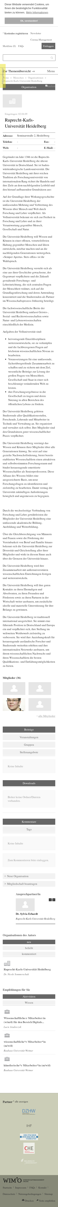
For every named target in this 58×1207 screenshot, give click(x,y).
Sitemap (48, 1194)
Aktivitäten (38, 996)
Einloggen (48, 46)
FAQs (21, 46)
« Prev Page (50, 899)
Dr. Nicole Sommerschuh (16, 974)
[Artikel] (25, 904)
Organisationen (35, 77)
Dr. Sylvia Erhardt (27, 914)
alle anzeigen (21, 1101)
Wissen (29, 1002)
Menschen (18, 77)
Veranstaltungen (29, 737)
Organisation (29, 87)
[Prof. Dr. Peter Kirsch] (40, 704)
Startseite (7, 1187)
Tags (29, 829)
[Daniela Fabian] (14, 704)
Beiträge (29, 729)
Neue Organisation (18, 876)
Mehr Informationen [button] (37, 12)
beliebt (29, 948)
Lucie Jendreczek (12, 1026)
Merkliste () (9, 46)
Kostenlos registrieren (16, 33)
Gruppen (29, 744)
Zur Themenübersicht (17, 71)
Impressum (20, 1187)
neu (29, 942)
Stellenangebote (29, 752)
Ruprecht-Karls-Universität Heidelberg (35, 918)
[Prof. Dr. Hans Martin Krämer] (40, 688)
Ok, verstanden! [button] (29, 20)
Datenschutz (9, 1194)
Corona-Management (41, 39)
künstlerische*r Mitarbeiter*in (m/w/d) (27, 1065)
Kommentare (29, 821)
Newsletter (35, 33)
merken (51, 85)
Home (6, 77)
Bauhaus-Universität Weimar (18, 1050)
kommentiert (29, 954)
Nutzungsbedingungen (29, 1194)
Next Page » (53, 899)
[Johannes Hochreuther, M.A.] (14, 688)
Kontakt (42, 1187)
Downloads (29, 783)
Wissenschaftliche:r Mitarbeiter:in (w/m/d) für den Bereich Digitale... (24, 1020)
